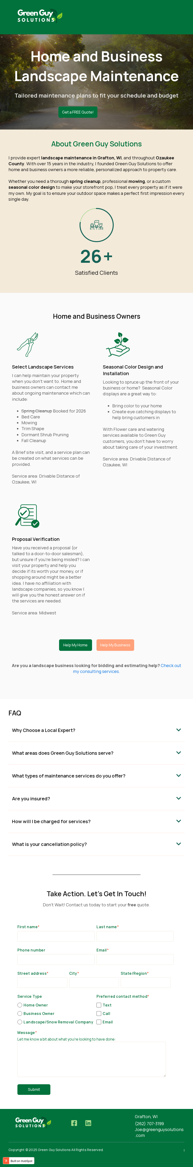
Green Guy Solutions (135, 163)
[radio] (56, 1005)
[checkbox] (56, 1013)
